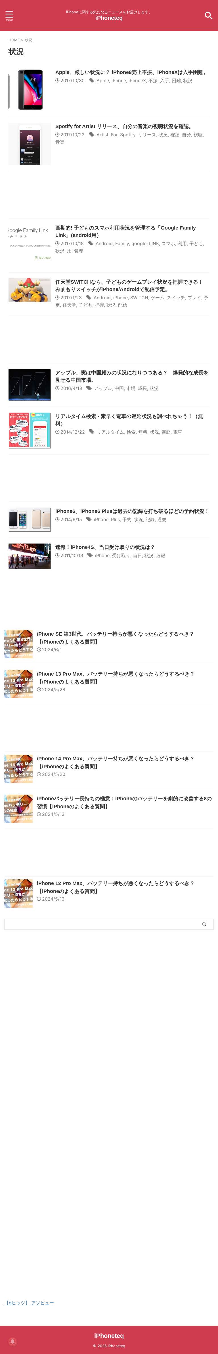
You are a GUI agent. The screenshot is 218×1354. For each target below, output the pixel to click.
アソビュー (42, 1303)
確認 (174, 134)
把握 (99, 305)
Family (122, 243)
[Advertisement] (109, 196)
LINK (154, 243)
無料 (142, 432)
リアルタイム (110, 432)
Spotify (127, 134)
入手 (164, 80)
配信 (122, 305)
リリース (147, 134)
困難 (176, 80)
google (138, 243)
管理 (78, 251)
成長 (142, 388)
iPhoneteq (109, 18)
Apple (103, 80)
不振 (153, 80)
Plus (115, 519)
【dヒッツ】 (17, 1303)
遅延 (166, 432)
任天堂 (69, 305)
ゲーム (157, 297)
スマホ (168, 243)
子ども (196, 243)
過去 (161, 519)
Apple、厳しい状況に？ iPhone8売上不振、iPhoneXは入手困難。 (131, 72)
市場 (130, 388)
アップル (103, 388)
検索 (131, 432)
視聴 (198, 134)
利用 (182, 243)
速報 (160, 555)
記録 (150, 519)
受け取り (121, 555)
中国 (119, 388)
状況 (187, 80)
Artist (102, 134)
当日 (137, 555)
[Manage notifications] (12, 1341)
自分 (186, 134)
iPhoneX (137, 80)
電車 (177, 432)
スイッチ (176, 297)
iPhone (119, 80)
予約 (126, 519)
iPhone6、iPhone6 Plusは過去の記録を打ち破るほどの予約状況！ (132, 511)
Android (104, 243)
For (114, 134)
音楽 (59, 142)
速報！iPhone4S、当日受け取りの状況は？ (105, 547)
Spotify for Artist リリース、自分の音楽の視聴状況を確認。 (124, 126)
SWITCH (139, 297)
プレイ (194, 297)
